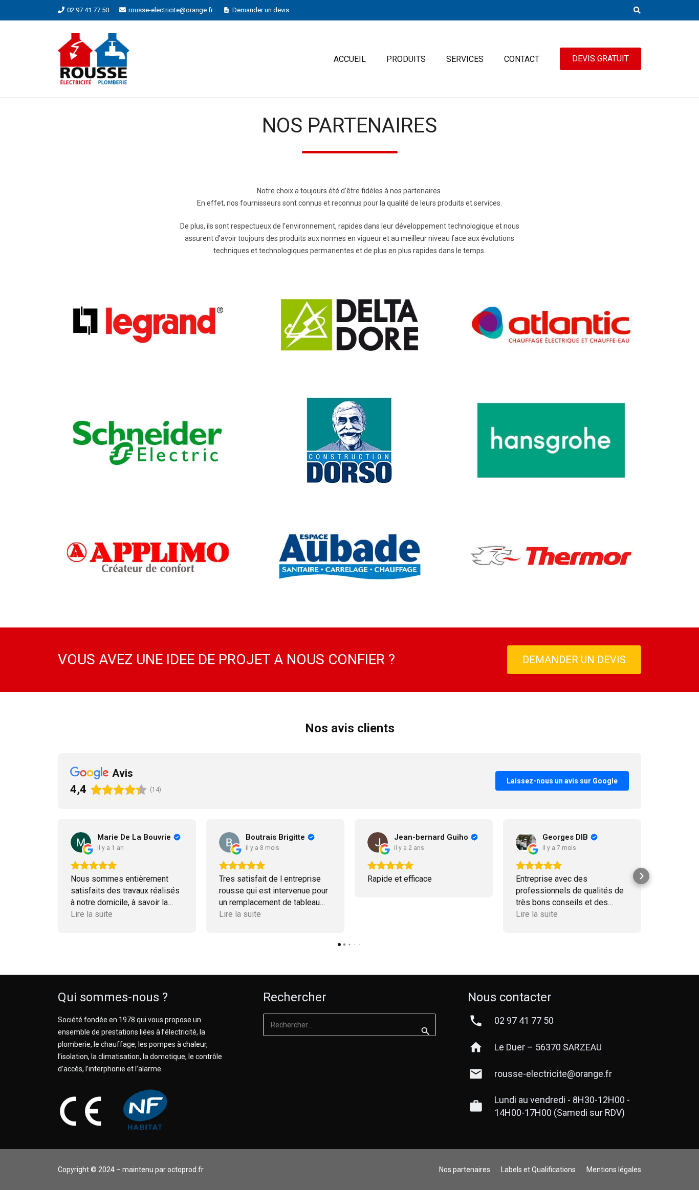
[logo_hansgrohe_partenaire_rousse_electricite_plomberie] (551, 440)
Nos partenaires (464, 1169)
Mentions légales (613, 1169)
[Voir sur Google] (81, 842)
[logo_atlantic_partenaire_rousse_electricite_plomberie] (551, 325)
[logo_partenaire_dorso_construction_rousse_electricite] (349, 440)
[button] (637, 10)
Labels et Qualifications (538, 1169)
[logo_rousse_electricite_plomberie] (93, 58)
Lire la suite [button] (92, 914)
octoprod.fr (185, 1169)
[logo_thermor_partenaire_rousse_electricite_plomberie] (551, 555)
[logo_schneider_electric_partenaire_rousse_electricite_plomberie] (148, 440)
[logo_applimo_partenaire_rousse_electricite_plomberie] (148, 555)
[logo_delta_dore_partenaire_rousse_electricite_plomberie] (349, 325)
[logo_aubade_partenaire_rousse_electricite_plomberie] (349, 555)
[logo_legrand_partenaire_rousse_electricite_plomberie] (148, 325)
